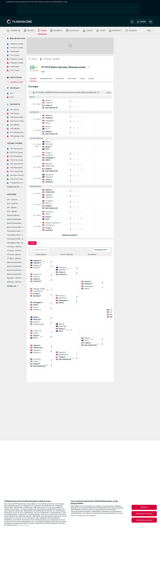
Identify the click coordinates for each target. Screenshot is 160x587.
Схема (82, 78)
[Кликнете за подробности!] (70, 104)
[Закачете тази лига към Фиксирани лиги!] (88, 67)
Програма (72, 78)
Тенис (34, 59)
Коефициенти (46, 78)
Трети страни (24, 525)
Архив (91, 78)
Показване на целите (144, 520)
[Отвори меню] (150, 21)
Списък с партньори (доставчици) (83, 515)
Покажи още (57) (13, 186)
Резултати (60, 78)
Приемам (144, 507)
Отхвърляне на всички (144, 514)
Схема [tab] (32, 243)
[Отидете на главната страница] (24, 22)
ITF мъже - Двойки (51, 59)
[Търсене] (132, 21)
